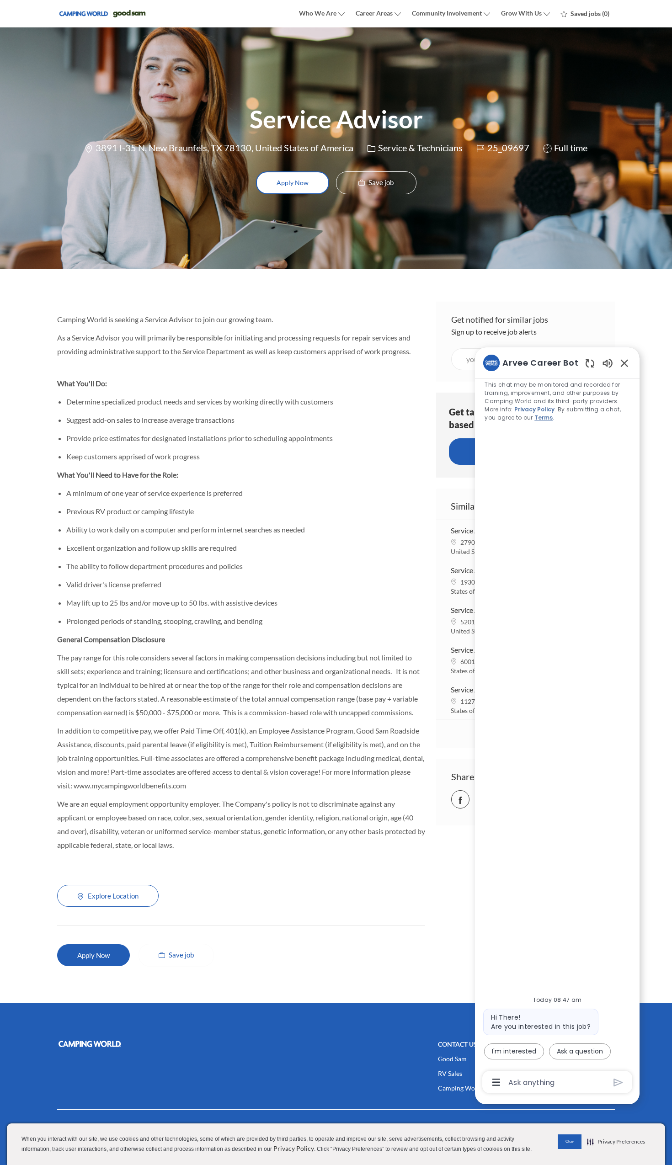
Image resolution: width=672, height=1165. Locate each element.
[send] (618, 1082)
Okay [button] (569, 1141)
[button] (292, 182)
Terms (543, 417)
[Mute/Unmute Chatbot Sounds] (607, 362)
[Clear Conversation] (590, 363)
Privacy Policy (293, 1148)
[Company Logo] (103, 14)
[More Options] (496, 1082)
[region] (557, 722)
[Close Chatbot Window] (624, 362)
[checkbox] (376, 182)
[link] (146, 1044)
